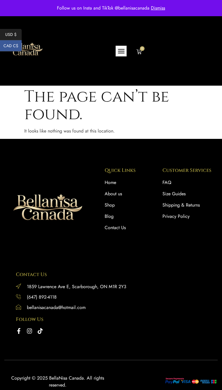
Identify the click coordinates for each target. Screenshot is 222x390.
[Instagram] (29, 331)
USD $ (13, 34)
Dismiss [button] (158, 8)
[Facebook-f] (19, 331)
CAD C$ (12, 46)
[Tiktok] (40, 331)
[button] (121, 51)
